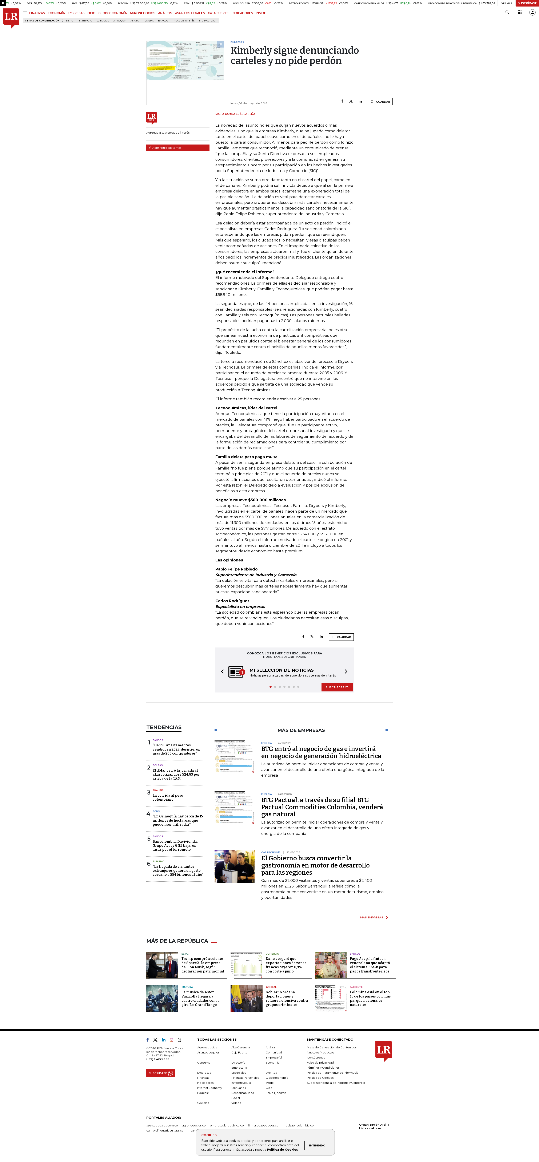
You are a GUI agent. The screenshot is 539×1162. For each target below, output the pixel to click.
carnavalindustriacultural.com (166, 1130)
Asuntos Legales (208, 1052)
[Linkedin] (360, 101)
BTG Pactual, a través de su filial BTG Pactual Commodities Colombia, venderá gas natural (322, 807)
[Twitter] (351, 101)
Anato (135, 20)
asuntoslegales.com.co (162, 1125)
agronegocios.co (194, 1125)
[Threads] (181, 1040)
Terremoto (84, 20)
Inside (270, 1082)
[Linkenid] (165, 1040)
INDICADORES (242, 13)
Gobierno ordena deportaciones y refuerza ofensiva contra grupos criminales (287, 998)
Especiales (238, 1072)
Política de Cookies (282, 1149)
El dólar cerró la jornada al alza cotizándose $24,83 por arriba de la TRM (176, 774)
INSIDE (261, 13)
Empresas (204, 1072)
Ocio (269, 1087)
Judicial (271, 987)
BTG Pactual (207, 20)
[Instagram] (173, 1040)
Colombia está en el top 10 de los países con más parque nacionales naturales (370, 998)
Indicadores (205, 1082)
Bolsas (158, 765)
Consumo (204, 1062)
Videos (236, 1103)
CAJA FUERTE (218, 13)
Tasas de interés (183, 20)
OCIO (91, 13)
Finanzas (203, 1077)
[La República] (11, 18)
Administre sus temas (166, 147)
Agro (156, 811)
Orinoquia (119, 20)
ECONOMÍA (56, 13)
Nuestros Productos (320, 1052)
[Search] (507, 12)
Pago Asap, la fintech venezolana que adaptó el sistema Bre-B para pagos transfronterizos (370, 965)
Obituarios (238, 1087)
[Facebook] (342, 101)
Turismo (148, 20)
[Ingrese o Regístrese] (532, 12)
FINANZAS (37, 13)
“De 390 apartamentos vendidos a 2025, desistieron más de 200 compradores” (176, 749)
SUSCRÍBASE (527, 3)
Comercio (272, 953)
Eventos (271, 1072)
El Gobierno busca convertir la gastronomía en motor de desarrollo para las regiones (315, 865)
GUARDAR (382, 101)
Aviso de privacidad (320, 1062)
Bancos (163, 20)
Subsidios (102, 20)
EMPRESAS (76, 13)
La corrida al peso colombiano (168, 797)
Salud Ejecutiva (276, 1092)
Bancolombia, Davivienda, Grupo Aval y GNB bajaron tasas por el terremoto (175, 846)
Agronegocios (207, 1047)
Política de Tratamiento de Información (333, 1072)
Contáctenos (316, 1057)
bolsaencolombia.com (301, 1125)
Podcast (203, 1092)
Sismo (69, 20)
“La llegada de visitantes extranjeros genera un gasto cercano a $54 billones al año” (178, 871)
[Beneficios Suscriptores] (519, 12)
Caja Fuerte (239, 1052)
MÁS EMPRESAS (371, 917)
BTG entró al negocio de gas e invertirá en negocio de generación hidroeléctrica (321, 752)
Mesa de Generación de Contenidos (331, 1047)
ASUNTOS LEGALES (190, 13)
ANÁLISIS (165, 13)
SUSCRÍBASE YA (337, 687)
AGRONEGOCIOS (142, 13)
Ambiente (356, 987)
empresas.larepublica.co (227, 1125)
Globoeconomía (277, 1077)
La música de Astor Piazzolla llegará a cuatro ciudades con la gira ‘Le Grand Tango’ (200, 998)
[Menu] (26, 13)
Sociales (203, 1103)
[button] (221, 672)
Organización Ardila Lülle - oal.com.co (374, 1126)
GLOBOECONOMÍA (112, 13)
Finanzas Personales (245, 1077)
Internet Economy (209, 1087)
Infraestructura (241, 1082)
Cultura (187, 987)
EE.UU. (185, 953)
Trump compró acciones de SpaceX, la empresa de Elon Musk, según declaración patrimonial (202, 965)
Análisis (158, 790)
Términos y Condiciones (323, 1067)
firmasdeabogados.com (264, 1125)
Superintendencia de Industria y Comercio (336, 1082)
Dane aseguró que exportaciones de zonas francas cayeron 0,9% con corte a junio (286, 965)
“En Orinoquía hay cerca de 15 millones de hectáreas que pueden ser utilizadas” (178, 820)
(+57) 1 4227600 (157, 1059)
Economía (273, 1062)
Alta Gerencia (240, 1047)
